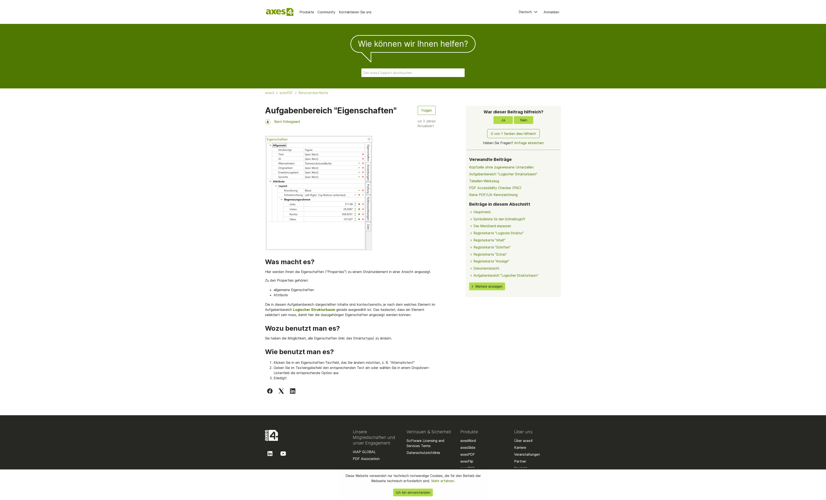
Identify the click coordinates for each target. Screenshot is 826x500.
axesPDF (286, 93)
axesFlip (466, 461)
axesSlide (467, 447)
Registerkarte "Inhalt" (489, 240)
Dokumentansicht (486, 268)
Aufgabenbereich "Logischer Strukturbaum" (503, 174)
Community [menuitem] (326, 12)
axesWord (468, 440)
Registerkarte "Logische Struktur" (498, 233)
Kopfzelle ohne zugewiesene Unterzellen (501, 167)
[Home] (279, 12)
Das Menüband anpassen (492, 226)
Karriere (520, 447)
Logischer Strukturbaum (314, 309)
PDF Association (366, 459)
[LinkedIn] (292, 391)
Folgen (426, 110)
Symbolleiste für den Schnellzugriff (499, 219)
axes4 (269, 93)
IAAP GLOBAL (364, 452)
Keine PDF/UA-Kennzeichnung (493, 195)
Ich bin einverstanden (413, 492)
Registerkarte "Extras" (490, 254)
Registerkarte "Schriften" (492, 247)
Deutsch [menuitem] (526, 12)
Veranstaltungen (527, 454)
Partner (520, 461)
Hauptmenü (482, 212)
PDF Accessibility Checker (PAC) (495, 188)
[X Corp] (281, 391)
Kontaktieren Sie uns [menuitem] (355, 12)
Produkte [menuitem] (306, 12)
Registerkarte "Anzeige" (491, 261)
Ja (503, 120)
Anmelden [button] (551, 12)
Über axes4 (523, 440)
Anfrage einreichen (529, 143)
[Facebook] (270, 391)
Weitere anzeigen (488, 286)
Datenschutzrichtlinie (423, 453)
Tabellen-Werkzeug (484, 181)
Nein (523, 120)
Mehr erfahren (442, 481)
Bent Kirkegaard (287, 121)
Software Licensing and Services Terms (425, 443)
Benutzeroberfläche (313, 93)
